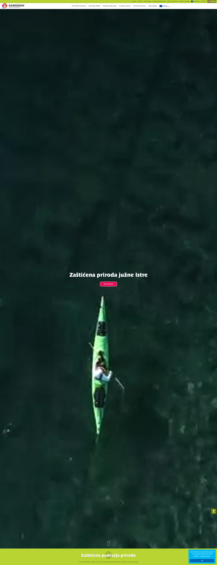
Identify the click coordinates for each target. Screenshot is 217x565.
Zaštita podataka (172, 1)
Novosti (140, 1)
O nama (134, 1)
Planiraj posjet (125, 6)
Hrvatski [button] (212, 1)
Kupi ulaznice (108, 284)
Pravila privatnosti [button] (205, 556)
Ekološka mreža (94, 6)
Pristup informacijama (159, 1)
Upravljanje (147, 1)
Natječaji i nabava (184, 1)
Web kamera (152, 6)
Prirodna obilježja (110, 6)
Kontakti (203, 1)
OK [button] (202, 560)
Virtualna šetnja (139, 6)
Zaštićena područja (79, 6)
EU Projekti (196, 1)
